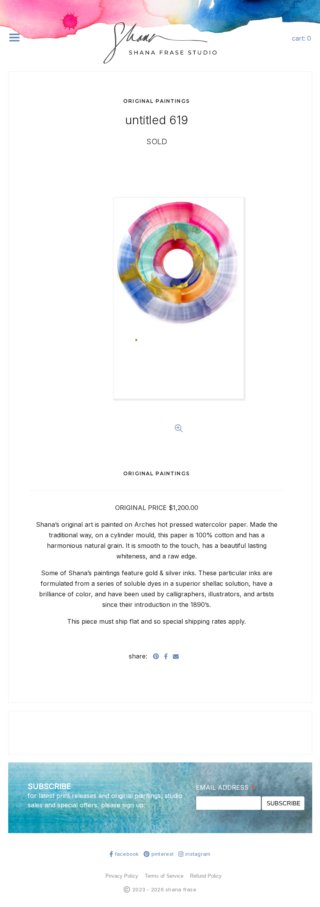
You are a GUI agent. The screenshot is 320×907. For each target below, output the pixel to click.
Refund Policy (206, 876)
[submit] (307, 66)
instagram (197, 854)
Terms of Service (164, 876)
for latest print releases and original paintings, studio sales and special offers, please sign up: (105, 800)
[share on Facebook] (165, 656)
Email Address (225, 787)
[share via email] (176, 656)
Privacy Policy (121, 876)
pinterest (162, 854)
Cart (301, 38)
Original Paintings (156, 101)
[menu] (14, 37)
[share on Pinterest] (156, 656)
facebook (127, 854)
